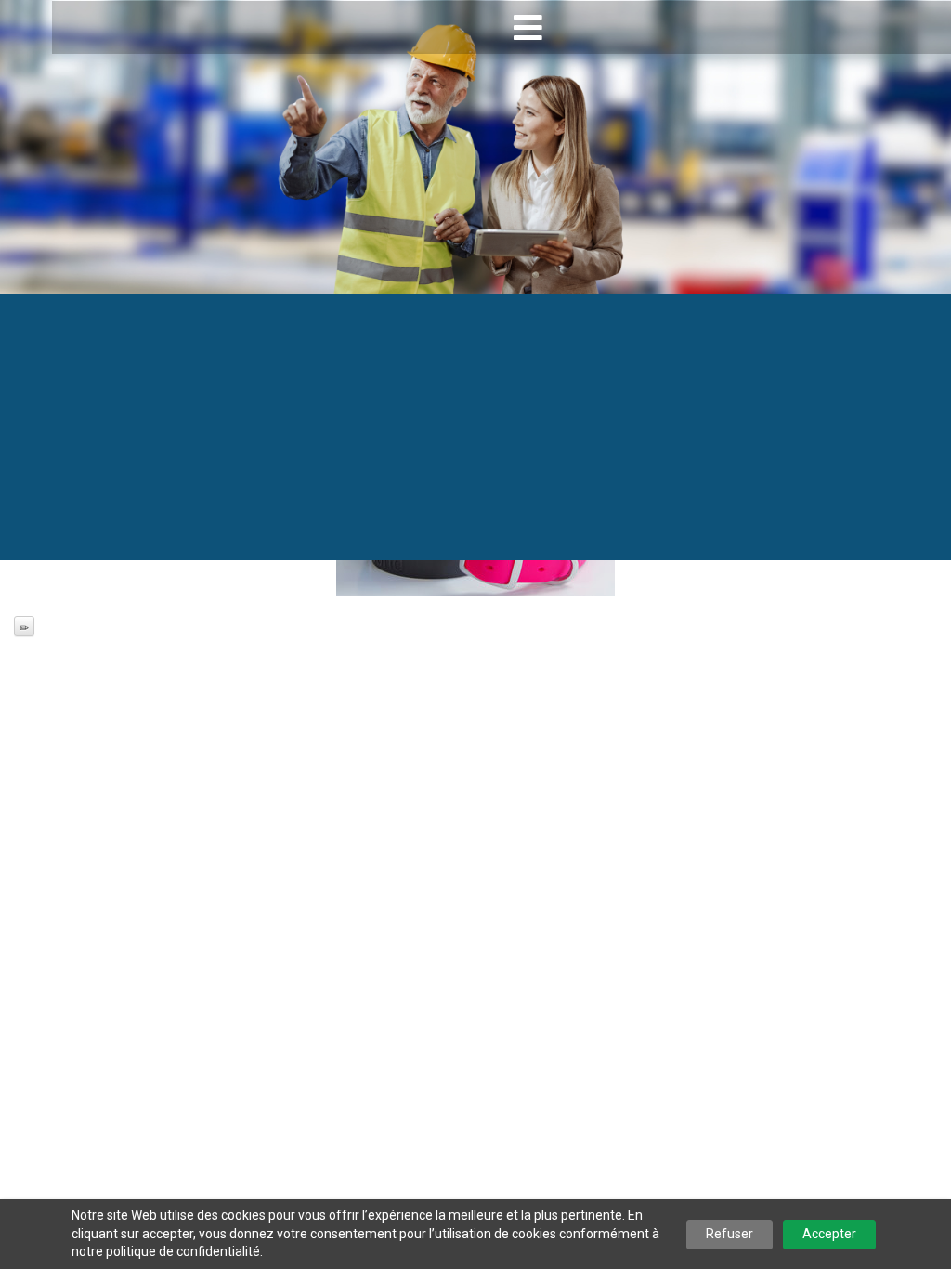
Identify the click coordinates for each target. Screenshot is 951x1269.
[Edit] (24, 626)
